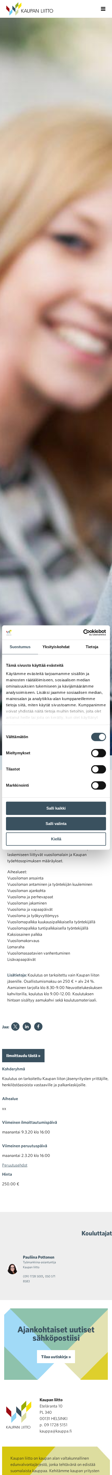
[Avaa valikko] (103, 9)
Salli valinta (56, 823)
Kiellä (56, 839)
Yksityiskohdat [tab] (56, 647)
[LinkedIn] (27, 1026)
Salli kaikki (56, 808)
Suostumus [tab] (20, 647)
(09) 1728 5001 (33, 1276)
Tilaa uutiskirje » (56, 1356)
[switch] (98, 753)
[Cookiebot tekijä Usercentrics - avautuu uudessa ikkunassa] (83, 632)
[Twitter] (15, 1026)
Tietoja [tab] (92, 647)
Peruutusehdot (14, 1165)
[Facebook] (38, 1026)
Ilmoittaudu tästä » (23, 1055)
